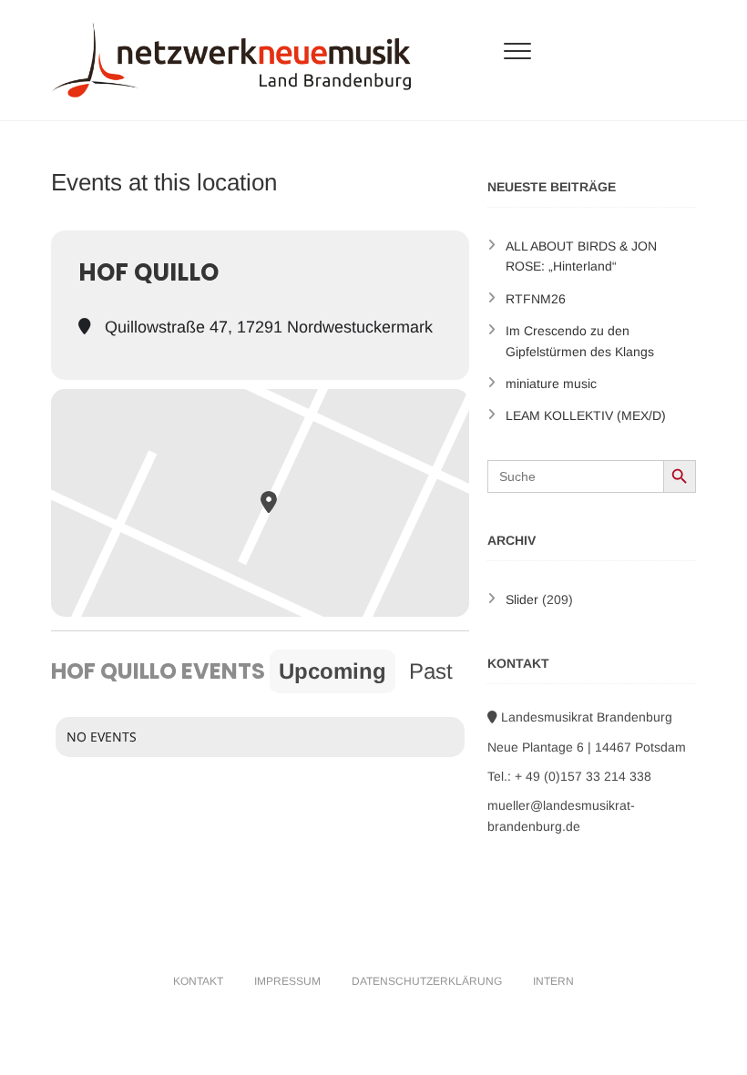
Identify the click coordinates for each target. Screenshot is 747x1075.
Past (431, 671)
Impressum (287, 981)
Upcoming (332, 671)
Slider (522, 599)
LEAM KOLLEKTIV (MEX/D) (586, 415)
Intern (553, 981)
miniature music (551, 383)
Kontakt (198, 981)
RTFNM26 (536, 299)
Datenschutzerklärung (427, 981)
